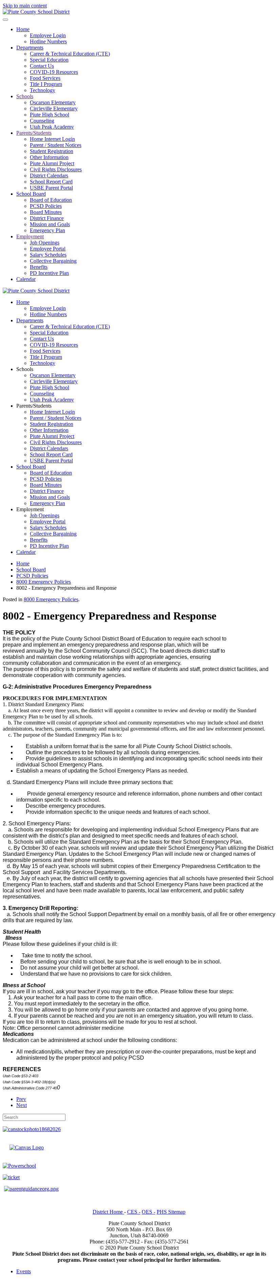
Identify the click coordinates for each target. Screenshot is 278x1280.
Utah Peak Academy (52, 127)
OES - (148, 1212)
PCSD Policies (46, 206)
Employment (30, 236)
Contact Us (42, 66)
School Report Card (51, 182)
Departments (29, 47)
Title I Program (46, 84)
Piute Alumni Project (52, 163)
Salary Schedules (48, 255)
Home (22, 29)
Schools (24, 96)
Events (23, 1271)
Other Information (49, 157)
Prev (21, 1099)
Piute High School (49, 114)
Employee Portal (47, 249)
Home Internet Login (52, 139)
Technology (42, 90)
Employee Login (48, 35)
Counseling (42, 121)
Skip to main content (25, 5)
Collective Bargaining (53, 261)
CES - (133, 1212)
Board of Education (51, 200)
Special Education (49, 60)
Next (21, 1105)
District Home (108, 1212)
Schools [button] (24, 369)
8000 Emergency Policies (51, 599)
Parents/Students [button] (34, 406)
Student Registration (51, 151)
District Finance (47, 218)
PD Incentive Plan (49, 273)
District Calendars (49, 175)
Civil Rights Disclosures (56, 169)
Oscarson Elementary (53, 102)
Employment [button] (30, 509)
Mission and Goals (50, 224)
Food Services (45, 78)
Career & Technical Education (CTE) (70, 54)
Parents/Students (34, 133)
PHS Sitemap (171, 1212)
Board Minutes (46, 212)
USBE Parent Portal (51, 188)
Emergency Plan (47, 230)
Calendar (26, 279)
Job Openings (44, 242)
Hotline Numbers (48, 41)
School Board (31, 194)
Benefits (38, 267)
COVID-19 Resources (54, 72)
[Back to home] (36, 12)
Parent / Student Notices (55, 145)
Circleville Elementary (54, 108)
